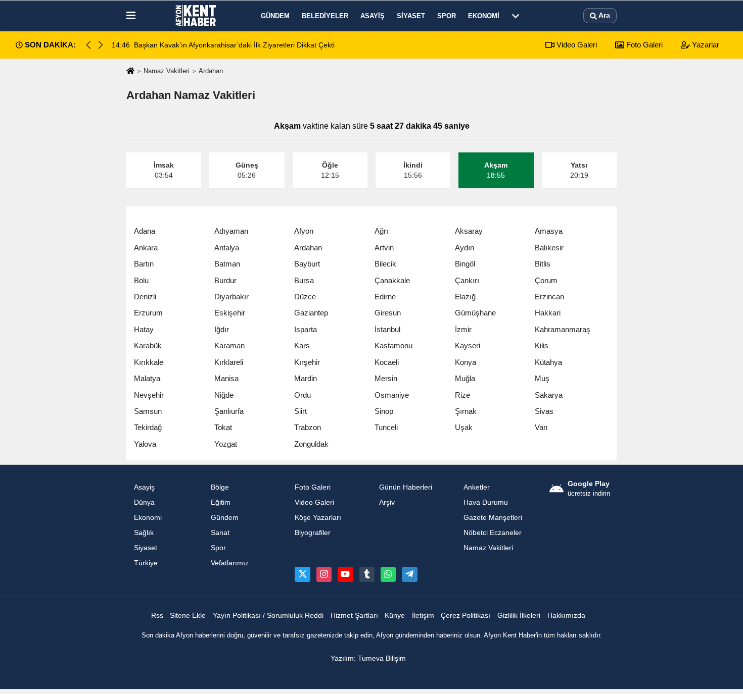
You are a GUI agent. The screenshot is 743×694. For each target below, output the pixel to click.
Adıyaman (231, 231)
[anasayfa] (130, 71)
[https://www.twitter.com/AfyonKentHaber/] (302, 574)
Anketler (476, 487)
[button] (100, 45)
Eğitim (220, 502)
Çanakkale (392, 280)
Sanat (220, 533)
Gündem (275, 16)
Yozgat (225, 444)
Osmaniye (392, 395)
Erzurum (148, 312)
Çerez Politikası (465, 615)
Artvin (384, 247)
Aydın (464, 247)
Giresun (388, 312)
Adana (144, 231)
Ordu (302, 395)
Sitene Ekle (188, 615)
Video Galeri (575, 44)
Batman (227, 263)
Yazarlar (704, 44)
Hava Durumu (485, 502)
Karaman (229, 345)
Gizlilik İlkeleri (518, 615)
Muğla (465, 378)
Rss (157, 615)
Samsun (148, 411)
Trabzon (307, 427)
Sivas (544, 411)
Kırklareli (228, 362)
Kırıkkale (148, 362)
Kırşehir (307, 362)
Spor (446, 16)
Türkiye (146, 563)
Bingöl (465, 263)
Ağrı (381, 231)
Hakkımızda (566, 615)
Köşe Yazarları (318, 517)
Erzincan (549, 296)
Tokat (223, 427)
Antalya (226, 247)
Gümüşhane (475, 312)
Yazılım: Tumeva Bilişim (368, 658)
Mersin (386, 378)
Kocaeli (387, 362)
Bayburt (307, 263)
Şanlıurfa (229, 411)
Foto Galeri (643, 44)
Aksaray (469, 231)
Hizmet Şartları (354, 615)
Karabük (148, 345)
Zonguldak (311, 444)
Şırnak (466, 411)
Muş (542, 378)
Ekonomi (483, 16)
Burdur (225, 280)
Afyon (303, 231)
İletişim (423, 615)
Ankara (146, 247)
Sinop (384, 411)
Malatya (147, 378)
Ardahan (308, 247)
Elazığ (465, 296)
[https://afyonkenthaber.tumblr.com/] (367, 574)
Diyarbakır (231, 296)
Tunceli (386, 427)
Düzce (305, 296)
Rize (462, 395)
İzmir (463, 329)
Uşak (464, 427)
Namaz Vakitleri (167, 71)
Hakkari (548, 312)
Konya (465, 362)
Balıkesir (549, 247)
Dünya (144, 502)
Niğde (224, 395)
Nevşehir (149, 395)
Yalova (145, 444)
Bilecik (385, 263)
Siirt (300, 411)
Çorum (546, 280)
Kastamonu (393, 345)
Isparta (305, 329)
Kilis (541, 345)
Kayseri (467, 345)
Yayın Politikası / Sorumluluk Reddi (268, 615)
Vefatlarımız (230, 563)
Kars (302, 345)
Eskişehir (229, 312)
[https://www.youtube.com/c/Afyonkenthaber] (345, 574)
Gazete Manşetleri (492, 517)
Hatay (144, 329)
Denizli (145, 296)
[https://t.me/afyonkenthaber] (409, 574)
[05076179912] (388, 574)
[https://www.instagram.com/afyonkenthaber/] (324, 574)
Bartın (144, 263)
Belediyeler (325, 16)
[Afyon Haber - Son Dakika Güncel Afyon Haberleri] (196, 15)
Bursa (304, 280)
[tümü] (515, 16)
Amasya (549, 231)
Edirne (385, 296)
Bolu (141, 280)
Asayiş (372, 16)
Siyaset (411, 16)
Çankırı (467, 280)
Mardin (305, 378)
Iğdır (221, 329)
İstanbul (387, 329)
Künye (395, 615)
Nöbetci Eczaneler (492, 533)
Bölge (220, 487)
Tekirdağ (148, 427)
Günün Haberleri (405, 487)
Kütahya (548, 362)
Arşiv (387, 502)
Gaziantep (311, 312)
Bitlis (542, 263)
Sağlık (144, 533)
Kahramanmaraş (562, 329)
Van (541, 427)
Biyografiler (313, 533)
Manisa (226, 378)
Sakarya (549, 395)
